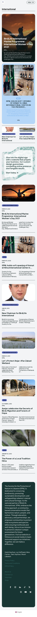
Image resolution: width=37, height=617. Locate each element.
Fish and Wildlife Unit (26, 134)
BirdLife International (12, 34)
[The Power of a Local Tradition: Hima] (18, 437)
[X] (29, 587)
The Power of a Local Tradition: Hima (16, 459)
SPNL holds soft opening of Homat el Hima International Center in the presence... (18, 104)
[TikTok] (25, 587)
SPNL (5, 50)
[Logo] (3, 2)
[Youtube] (26, 592)
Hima (18, 98)
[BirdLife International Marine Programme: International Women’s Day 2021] (18, 193)
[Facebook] (10, 587)
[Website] (21, 592)
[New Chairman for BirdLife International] (10, 129)
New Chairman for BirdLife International (14, 314)
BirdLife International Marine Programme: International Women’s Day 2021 (18, 42)
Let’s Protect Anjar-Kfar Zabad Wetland (27, 138)
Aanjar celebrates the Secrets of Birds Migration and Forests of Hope (17, 410)
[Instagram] (15, 587)
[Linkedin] (20, 587)
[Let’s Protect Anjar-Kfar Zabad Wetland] (27, 129)
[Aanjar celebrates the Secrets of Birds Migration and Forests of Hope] (18, 387)
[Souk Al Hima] (30, 592)
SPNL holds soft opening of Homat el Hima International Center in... (18, 266)
